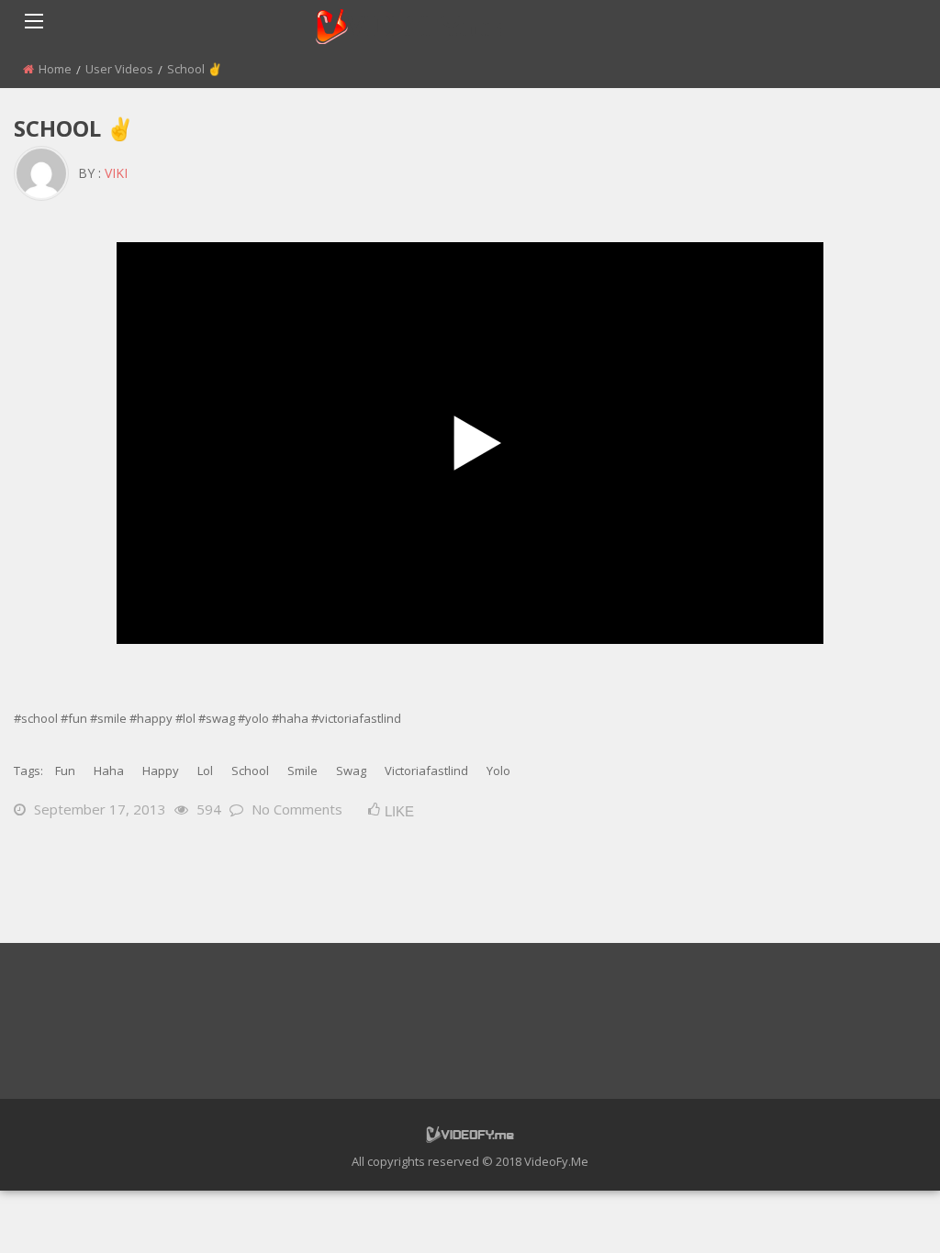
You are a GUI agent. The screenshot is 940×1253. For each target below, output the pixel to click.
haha (109, 770)
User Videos (119, 69)
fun (65, 770)
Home (55, 69)
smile (302, 770)
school (250, 770)
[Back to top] (880, 1212)
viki (116, 173)
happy (160, 770)
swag (351, 770)
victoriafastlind (426, 770)
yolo (498, 770)
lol (205, 770)
